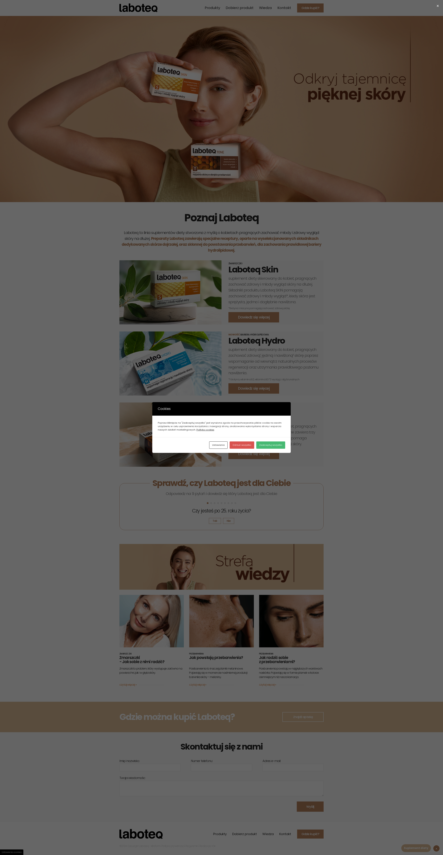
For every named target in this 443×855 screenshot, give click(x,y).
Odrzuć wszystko (242, 445)
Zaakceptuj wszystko (270, 445)
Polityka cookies (205, 429)
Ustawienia (218, 445)
